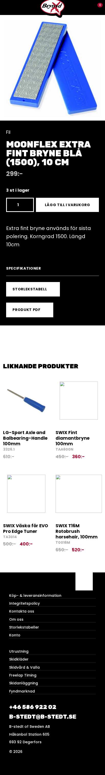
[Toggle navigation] (7, 7)
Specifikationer (23, 268)
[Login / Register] (88, 7)
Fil (8, 132)
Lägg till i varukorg (67, 204)
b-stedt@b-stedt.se (42, 716)
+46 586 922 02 (32, 707)
